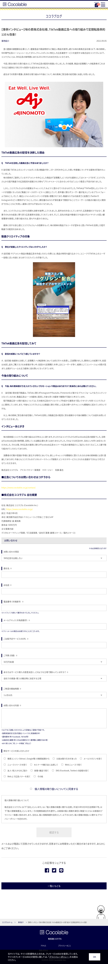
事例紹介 (5, 40)
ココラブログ (96, 4)
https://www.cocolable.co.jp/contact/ (18, 487)
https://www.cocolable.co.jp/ (19, 509)
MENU (103, 4)
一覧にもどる (54, 886)
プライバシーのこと (64, 945)
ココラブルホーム (7, 922)
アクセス (43, 945)
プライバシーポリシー (59, 956)
